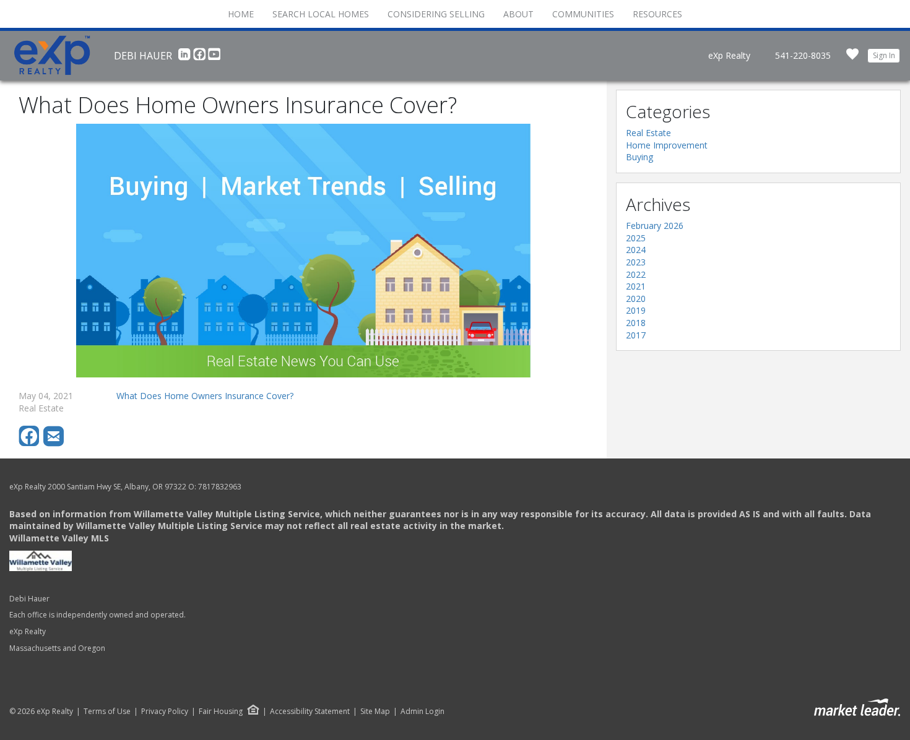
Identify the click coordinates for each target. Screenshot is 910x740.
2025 (636, 238)
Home (241, 14)
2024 (636, 250)
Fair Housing (221, 711)
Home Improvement (667, 145)
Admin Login (422, 711)
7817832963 (219, 486)
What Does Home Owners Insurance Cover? (204, 396)
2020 (636, 298)
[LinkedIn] (185, 57)
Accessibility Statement (310, 711)
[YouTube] (214, 57)
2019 (636, 310)
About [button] (518, 14)
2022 (636, 274)
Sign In (884, 55)
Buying (639, 157)
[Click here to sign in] (852, 58)
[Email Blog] (54, 443)
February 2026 (654, 225)
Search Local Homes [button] (320, 14)
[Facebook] (200, 57)
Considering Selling (436, 14)
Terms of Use (107, 711)
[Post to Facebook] (31, 443)
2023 (636, 262)
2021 (636, 286)
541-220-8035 (803, 55)
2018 (636, 323)
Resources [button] (657, 14)
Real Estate (648, 133)
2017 (636, 335)
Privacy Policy (164, 711)
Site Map (375, 711)
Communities (583, 14)
